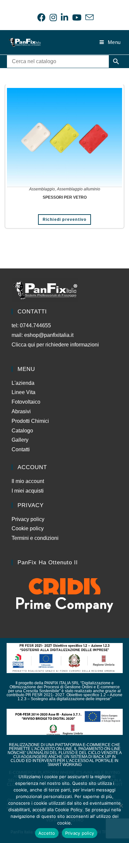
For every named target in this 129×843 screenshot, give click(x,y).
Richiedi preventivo (65, 219)
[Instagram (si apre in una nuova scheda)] (53, 17)
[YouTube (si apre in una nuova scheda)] (76, 17)
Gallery (20, 440)
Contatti (21, 449)
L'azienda (23, 383)
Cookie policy (28, 528)
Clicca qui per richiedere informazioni (56, 344)
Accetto (46, 833)
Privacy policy (28, 519)
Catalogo (22, 430)
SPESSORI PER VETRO (65, 197)
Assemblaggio (42, 189)
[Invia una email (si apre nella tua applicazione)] (88, 17)
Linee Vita (23, 392)
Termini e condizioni (35, 538)
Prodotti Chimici (30, 421)
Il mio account (28, 481)
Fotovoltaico (26, 402)
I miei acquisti (28, 491)
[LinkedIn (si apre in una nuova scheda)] (64, 17)
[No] (120, 805)
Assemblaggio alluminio (78, 189)
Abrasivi (21, 411)
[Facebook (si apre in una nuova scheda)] (41, 17)
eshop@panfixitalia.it (48, 335)
